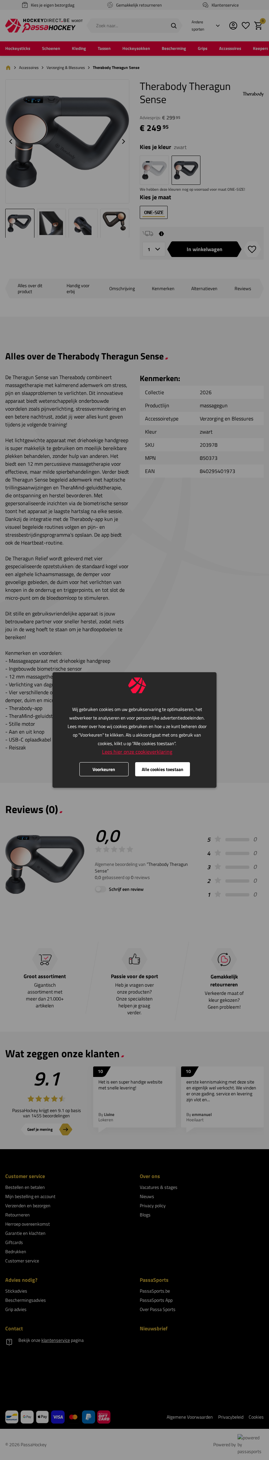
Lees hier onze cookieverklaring (137, 752)
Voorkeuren (104, 769)
